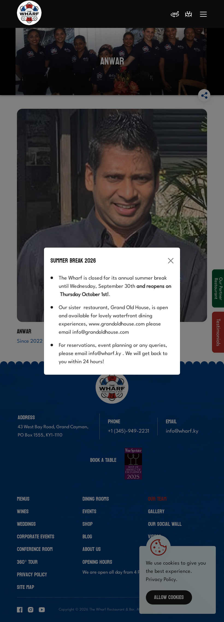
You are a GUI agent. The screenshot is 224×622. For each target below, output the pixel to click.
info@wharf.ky (105, 353)
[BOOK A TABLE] (188, 14)
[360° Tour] (175, 15)
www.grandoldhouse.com (117, 324)
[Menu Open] (203, 14)
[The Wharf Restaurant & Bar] (29, 14)
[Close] (171, 261)
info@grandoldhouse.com (100, 332)
